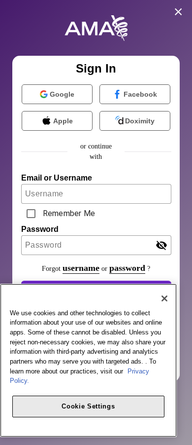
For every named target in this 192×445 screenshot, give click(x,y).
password (127, 268)
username (81, 268)
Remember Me (69, 213)
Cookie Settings (88, 406)
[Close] (164, 298)
